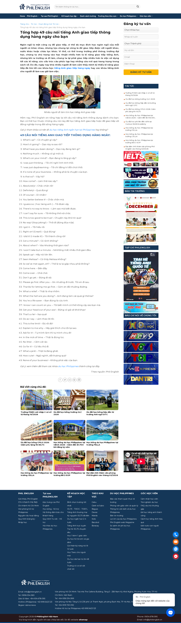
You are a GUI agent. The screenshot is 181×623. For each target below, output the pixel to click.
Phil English (32, 16)
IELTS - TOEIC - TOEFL (77, 509)
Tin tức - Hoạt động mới (41, 24)
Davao (95, 512)
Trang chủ (24, 24)
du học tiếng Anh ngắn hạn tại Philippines (72, 130)
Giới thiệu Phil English (28, 499)
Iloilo (94, 519)
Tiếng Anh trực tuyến (76, 526)
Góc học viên (145, 16)
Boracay (95, 526)
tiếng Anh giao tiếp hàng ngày (72, 68)
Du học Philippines (128, 16)
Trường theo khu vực (107, 16)
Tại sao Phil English (49, 16)
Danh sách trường (88, 16)
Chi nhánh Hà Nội (27, 502)
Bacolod (95, 522)
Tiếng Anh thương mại (77, 512)
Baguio (95, 509)
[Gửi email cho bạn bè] (69, 380)
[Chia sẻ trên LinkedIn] (79, 380)
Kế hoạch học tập (68, 16)
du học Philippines (68, 366)
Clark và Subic (98, 506)
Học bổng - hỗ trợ (51, 509)
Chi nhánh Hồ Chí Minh (28, 506)
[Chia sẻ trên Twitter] (65, 380)
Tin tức (56, 24)
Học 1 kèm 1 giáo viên (77, 536)
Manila (95, 515)
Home (22, 16)
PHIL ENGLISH (26, 493)
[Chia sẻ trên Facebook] (60, 380)
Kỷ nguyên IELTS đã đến (78, 515)
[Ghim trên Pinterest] (74, 380)
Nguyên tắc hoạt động (28, 515)
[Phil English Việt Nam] (34, 7)
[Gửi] (138, 7)
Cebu (94, 502)
